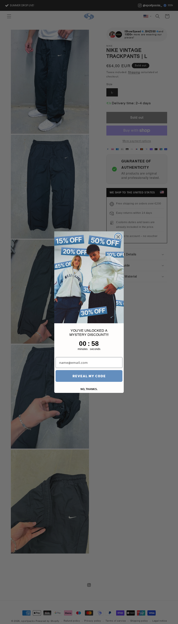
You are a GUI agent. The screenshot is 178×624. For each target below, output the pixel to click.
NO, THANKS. (89, 389)
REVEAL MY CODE (89, 376)
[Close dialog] (118, 237)
